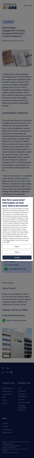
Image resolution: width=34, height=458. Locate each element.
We (3, 209)
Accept (17, 257)
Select (17, 246)
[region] (17, 229)
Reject (17, 252)
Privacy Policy (10, 240)
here (8, 242)
